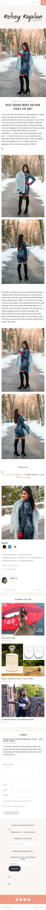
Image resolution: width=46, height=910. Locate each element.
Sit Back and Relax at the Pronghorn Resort (18, 719)
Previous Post (9, 590)
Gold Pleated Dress (8, 638)
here (39, 474)
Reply (41, 739)
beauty (21, 832)
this (11, 133)
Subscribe (14, 868)
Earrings (24, 477)
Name (5, 785)
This (7, 136)
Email (5, 790)
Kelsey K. (16, 565)
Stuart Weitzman (26, 560)
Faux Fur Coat (23, 557)
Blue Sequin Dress (8, 474)
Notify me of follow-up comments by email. (18, 801)
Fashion (15, 101)
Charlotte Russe (9, 557)
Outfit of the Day (27, 101)
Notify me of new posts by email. (15, 806)
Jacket (21, 474)
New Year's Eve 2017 (10, 560)
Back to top (38, 907)
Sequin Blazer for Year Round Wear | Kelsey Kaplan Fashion (20, 740)
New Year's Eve (37, 557)
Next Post (38, 590)
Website (5, 795)
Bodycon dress (25, 554)
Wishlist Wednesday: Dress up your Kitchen (17, 679)
